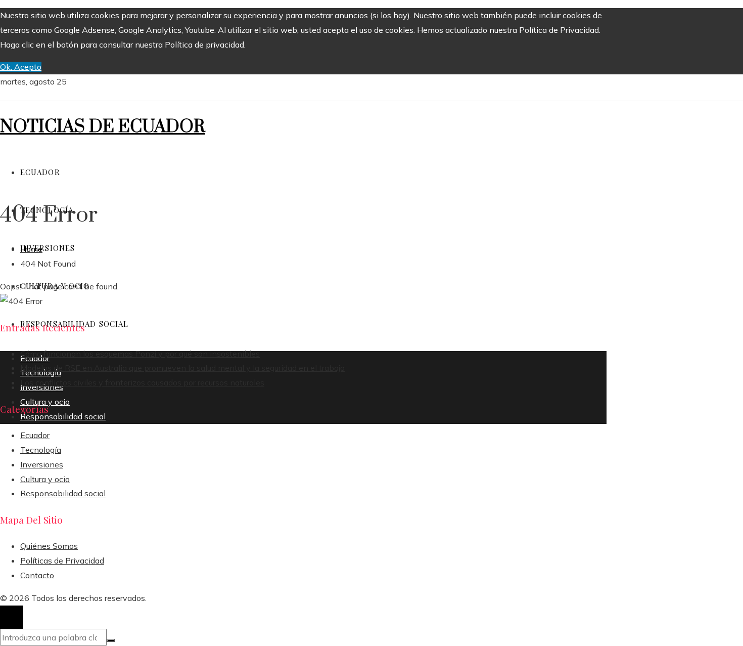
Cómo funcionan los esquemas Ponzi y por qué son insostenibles (140, 354)
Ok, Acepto (20, 67)
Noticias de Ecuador (102, 127)
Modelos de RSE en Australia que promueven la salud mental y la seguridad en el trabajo (182, 368)
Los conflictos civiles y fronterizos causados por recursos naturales (142, 382)
